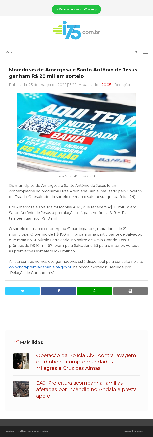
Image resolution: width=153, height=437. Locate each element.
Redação (122, 85)
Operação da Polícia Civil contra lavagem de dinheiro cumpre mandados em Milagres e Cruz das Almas (86, 361)
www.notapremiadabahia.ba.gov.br (40, 267)
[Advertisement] (77, 315)
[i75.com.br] (76, 30)
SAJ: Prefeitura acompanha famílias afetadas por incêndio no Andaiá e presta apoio (86, 389)
